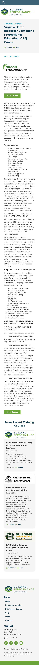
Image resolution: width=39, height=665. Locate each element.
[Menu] (33, 12)
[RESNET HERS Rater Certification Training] (19, 479)
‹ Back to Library (11, 56)
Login (7, 601)
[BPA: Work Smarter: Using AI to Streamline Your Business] (19, 435)
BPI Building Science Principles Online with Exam (17, 548)
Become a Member (13, 605)
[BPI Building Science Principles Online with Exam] (19, 536)
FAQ (7, 613)
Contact (8, 620)
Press (7, 617)
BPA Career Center (13, 609)
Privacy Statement (12, 649)
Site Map (24, 649)
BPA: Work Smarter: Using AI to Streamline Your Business (19, 445)
